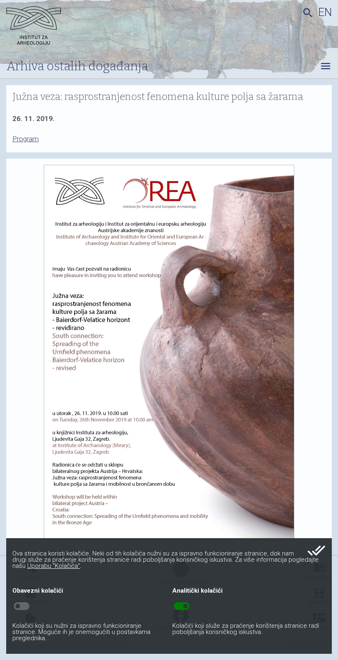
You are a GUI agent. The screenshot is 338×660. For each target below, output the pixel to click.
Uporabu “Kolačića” (53, 566)
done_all (316, 550)
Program (25, 139)
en (325, 12)
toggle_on (181, 606)
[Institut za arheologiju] (58, 26)
